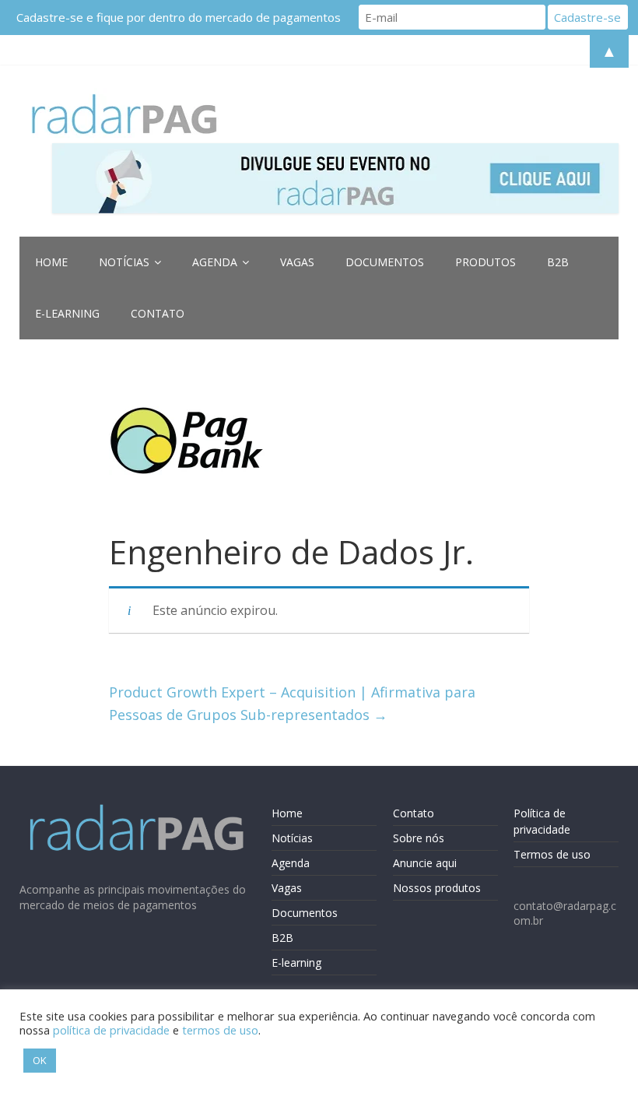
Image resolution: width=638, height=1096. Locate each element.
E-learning (67, 313)
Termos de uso (552, 854)
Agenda (214, 262)
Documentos (384, 262)
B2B (558, 262)
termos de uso (220, 1030)
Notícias (124, 262)
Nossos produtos (437, 887)
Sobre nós (418, 838)
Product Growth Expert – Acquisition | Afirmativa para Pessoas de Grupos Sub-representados (292, 703)
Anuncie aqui (425, 862)
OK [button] (40, 1060)
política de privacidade (111, 1030)
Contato (157, 313)
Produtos (485, 262)
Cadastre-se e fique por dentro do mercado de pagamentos (178, 17)
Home (51, 262)
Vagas (297, 262)
